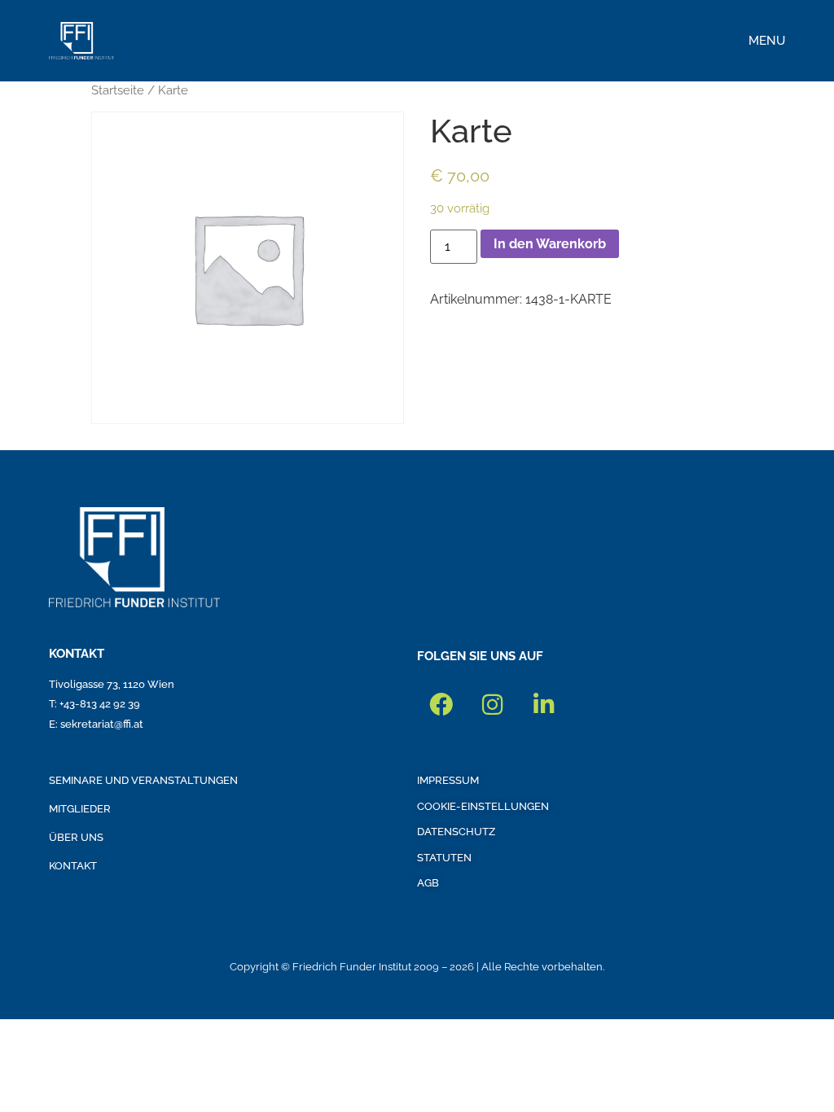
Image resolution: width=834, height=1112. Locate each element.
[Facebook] (440, 705)
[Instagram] (492, 705)
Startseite (117, 90)
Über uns (76, 837)
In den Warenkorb (550, 244)
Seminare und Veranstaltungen (143, 780)
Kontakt (73, 866)
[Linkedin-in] (543, 705)
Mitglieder (80, 809)
